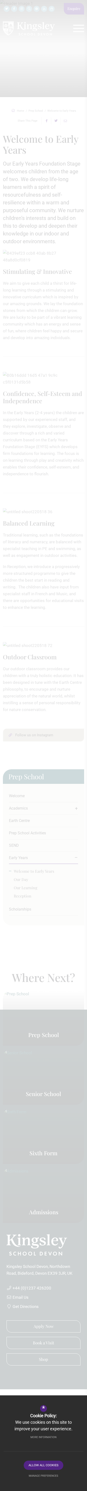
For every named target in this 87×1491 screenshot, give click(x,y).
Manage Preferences (43, 1475)
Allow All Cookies (43, 1465)
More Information (43, 1437)
